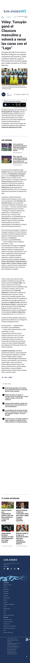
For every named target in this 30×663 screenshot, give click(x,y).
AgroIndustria (6, 608)
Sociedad (5, 591)
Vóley (10, 377)
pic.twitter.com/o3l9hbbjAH (10, 327)
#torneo (15, 236)
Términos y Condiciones (9, 626)
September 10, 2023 (7, 331)
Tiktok (11, 569)
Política (5, 587)
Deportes (9, 17)
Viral (4, 613)
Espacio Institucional (8, 615)
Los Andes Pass (7, 619)
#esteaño (21, 236)
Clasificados (6, 624)
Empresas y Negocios (8, 604)
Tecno (5, 611)
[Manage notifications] (26, 656)
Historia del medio (8, 632)
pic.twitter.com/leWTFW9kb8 (11, 240)
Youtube (18, 569)
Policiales (5, 593)
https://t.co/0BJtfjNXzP (9, 238)
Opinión (5, 602)
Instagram (8, 569)
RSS (4, 630)
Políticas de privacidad (9, 628)
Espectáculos (6, 598)
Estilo (4, 606)
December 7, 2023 (7, 244)
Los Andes (2, 17)
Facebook (4, 569)
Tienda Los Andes (8, 621)
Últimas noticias (7, 585)
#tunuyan (23, 234)
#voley (10, 236)
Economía (6, 589)
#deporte (4, 236)
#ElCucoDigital (15, 234)
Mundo (5, 600)
